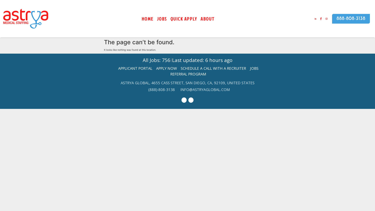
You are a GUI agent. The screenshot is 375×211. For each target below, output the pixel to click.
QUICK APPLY (184, 18)
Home (148, 18)
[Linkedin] (184, 100)
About (208, 18)
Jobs (162, 18)
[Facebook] (191, 100)
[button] (351, 19)
